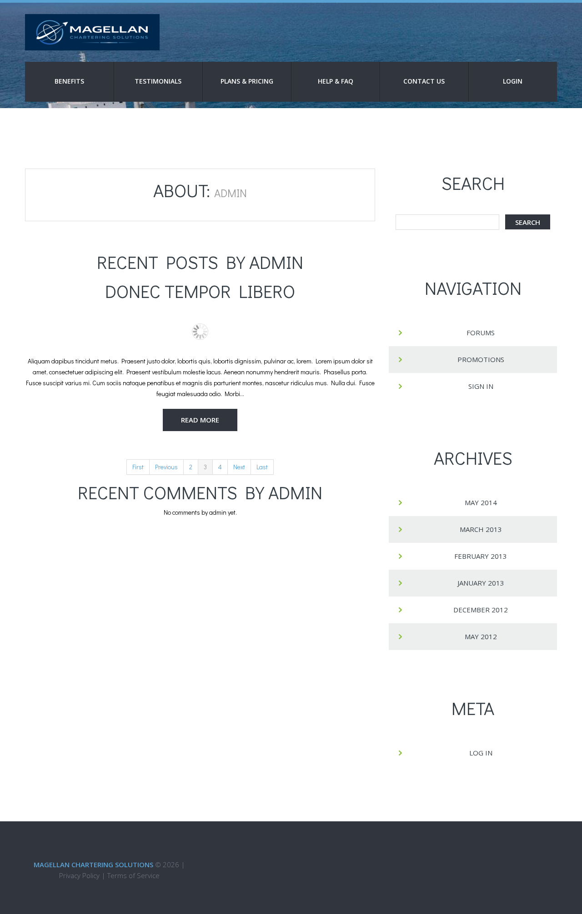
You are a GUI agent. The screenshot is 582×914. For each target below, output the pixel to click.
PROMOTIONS (480, 359)
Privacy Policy (79, 875)
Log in (480, 752)
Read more (200, 419)
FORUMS (481, 332)
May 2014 (481, 502)
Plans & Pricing (247, 81)
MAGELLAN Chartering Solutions (93, 864)
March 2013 (481, 529)
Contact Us (424, 81)
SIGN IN (480, 386)
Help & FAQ (335, 81)
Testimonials (158, 81)
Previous (166, 466)
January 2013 (480, 582)
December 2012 (480, 609)
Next (239, 466)
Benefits (69, 81)
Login (512, 81)
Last (262, 466)
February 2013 (480, 556)
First (138, 466)
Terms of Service (133, 875)
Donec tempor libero (200, 291)
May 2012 (481, 636)
